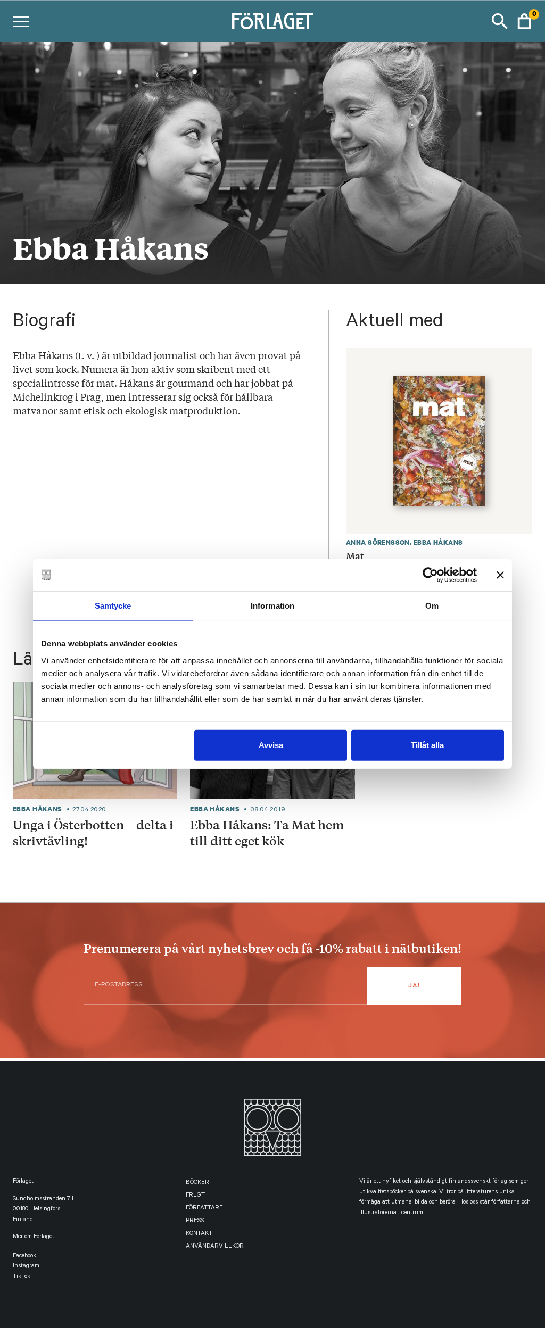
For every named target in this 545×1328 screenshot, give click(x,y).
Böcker (197, 1183)
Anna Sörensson (378, 542)
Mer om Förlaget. (34, 1237)
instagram (26, 1266)
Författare (204, 1208)
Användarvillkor (215, 1246)
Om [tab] (432, 605)
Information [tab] (272, 605)
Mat (355, 555)
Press (195, 1221)
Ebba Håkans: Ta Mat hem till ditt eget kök (267, 833)
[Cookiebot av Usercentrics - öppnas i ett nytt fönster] (430, 575)
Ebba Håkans (438, 542)
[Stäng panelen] (500, 575)
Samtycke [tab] (113, 605)
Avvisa (271, 744)
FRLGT (195, 1195)
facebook (24, 1256)
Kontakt (199, 1234)
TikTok (21, 1277)
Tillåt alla (427, 744)
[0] (524, 21)
